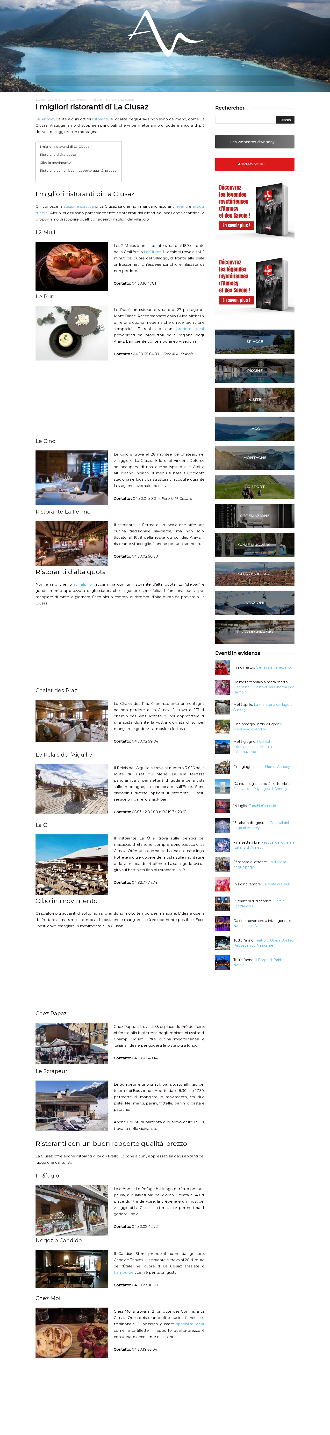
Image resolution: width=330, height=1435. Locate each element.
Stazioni (255, 602)
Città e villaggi (255, 573)
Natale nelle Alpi (246, 926)
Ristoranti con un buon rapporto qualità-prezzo (78, 170)
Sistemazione (255, 515)
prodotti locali (190, 328)
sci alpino (83, 584)
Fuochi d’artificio (262, 806)
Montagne (254, 457)
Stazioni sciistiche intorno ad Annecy (61, 99)
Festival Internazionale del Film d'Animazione (252, 746)
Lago (255, 428)
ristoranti (100, 119)
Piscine (255, 370)
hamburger (124, 1272)
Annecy (48, 119)
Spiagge (255, 341)
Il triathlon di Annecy (272, 767)
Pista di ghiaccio (255, 631)
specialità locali (190, 1324)
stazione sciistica (79, 206)
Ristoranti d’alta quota (58, 154)
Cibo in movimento (55, 162)
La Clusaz (152, 252)
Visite (255, 399)
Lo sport (255, 486)
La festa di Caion (276, 884)
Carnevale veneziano (273, 667)
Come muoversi (255, 544)
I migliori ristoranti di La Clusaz (64, 146)
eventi (182, 206)
